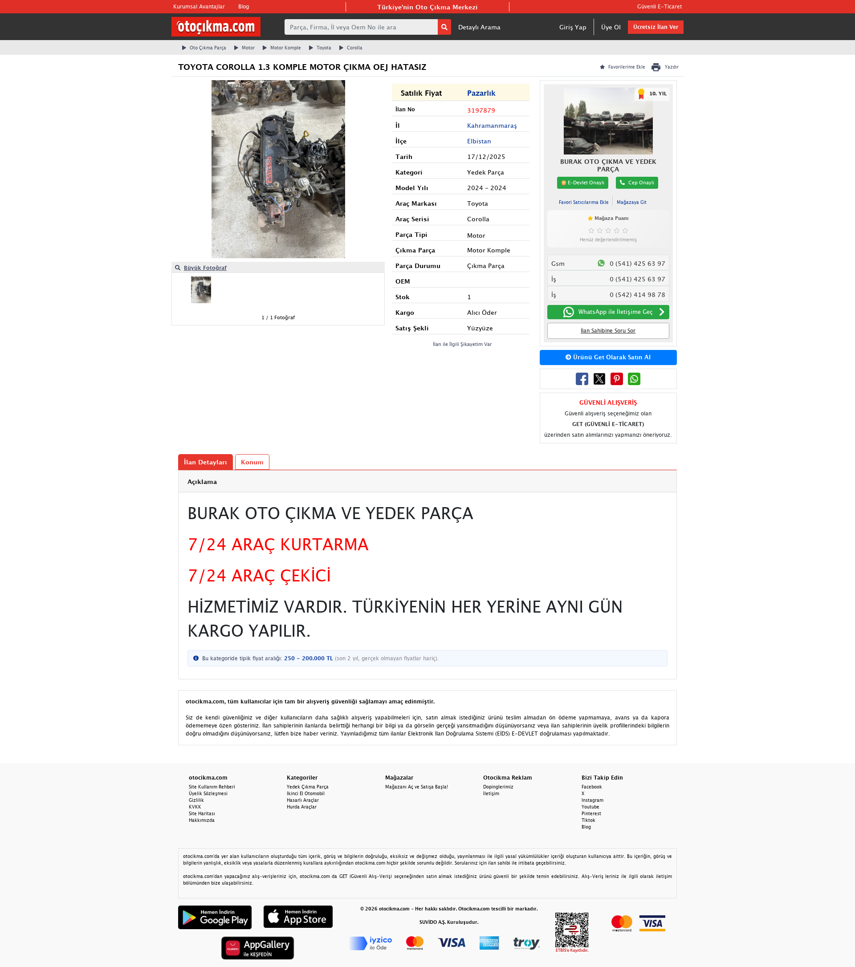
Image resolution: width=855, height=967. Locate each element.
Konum (252, 462)
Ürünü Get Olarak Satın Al (611, 357)
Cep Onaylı (641, 182)
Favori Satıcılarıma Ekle (584, 202)
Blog (243, 6)
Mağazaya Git (632, 202)
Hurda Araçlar (302, 806)
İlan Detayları (205, 462)
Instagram (592, 800)
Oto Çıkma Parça (208, 47)
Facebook (592, 786)
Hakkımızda (202, 820)
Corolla (354, 47)
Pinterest (591, 813)
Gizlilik (196, 800)
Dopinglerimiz (498, 786)
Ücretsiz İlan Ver (655, 27)
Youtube (590, 806)
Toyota (324, 47)
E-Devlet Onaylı (585, 182)
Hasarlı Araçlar (303, 800)
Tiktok (588, 820)
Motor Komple (285, 47)
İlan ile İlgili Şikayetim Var (462, 344)
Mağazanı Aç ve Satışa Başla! (416, 786)
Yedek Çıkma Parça (308, 786)
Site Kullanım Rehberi (212, 786)
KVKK (195, 806)
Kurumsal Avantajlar (199, 6)
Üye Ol (611, 27)
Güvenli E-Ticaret (659, 6)
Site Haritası (202, 813)
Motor (248, 47)
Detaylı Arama (479, 27)
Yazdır (672, 66)
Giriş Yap (572, 27)
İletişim (491, 793)
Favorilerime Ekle (626, 66)
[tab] (427, 481)
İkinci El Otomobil (306, 793)
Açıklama (202, 481)
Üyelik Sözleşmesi (208, 793)
